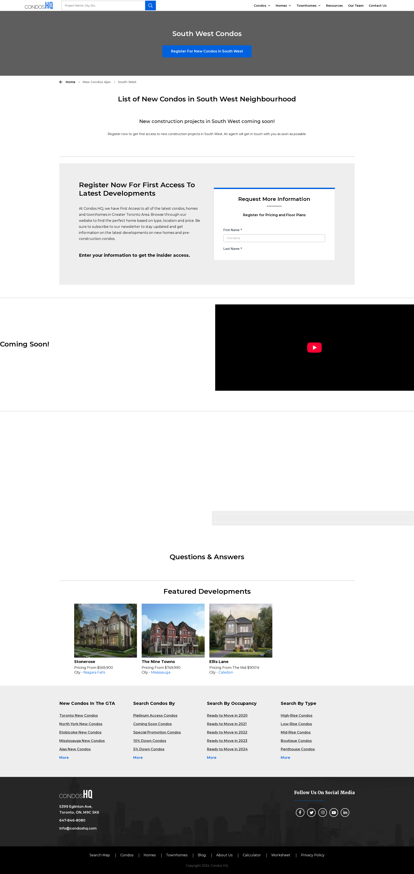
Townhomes (306, 6)
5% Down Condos (149, 749)
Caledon (226, 672)
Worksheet (280, 855)
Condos (260, 6)
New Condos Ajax (97, 82)
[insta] (322, 812)
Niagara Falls (94, 672)
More (64, 758)
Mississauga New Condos (82, 741)
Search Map (99, 855)
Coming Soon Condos (152, 724)
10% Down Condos (149, 741)
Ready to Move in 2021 (227, 724)
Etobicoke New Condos (80, 732)
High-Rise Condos (296, 715)
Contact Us (378, 6)
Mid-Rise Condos (296, 732)
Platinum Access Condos (155, 715)
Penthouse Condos (298, 749)
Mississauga (160, 672)
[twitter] (311, 812)
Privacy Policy (313, 855)
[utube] (333, 812)
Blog (202, 855)
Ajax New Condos (75, 749)
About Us (224, 855)
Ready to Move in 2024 (227, 749)
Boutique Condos (296, 741)
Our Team (356, 6)
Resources (334, 6)
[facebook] (300, 812)
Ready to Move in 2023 (227, 741)
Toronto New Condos (78, 715)
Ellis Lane (219, 661)
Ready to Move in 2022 (227, 732)
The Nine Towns (158, 661)
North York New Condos (80, 724)
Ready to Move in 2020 (227, 715)
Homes (281, 6)
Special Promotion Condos (157, 732)
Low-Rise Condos (296, 724)
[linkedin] (345, 812)
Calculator (252, 855)
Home (70, 82)
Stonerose (84, 661)
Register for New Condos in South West (207, 51)
